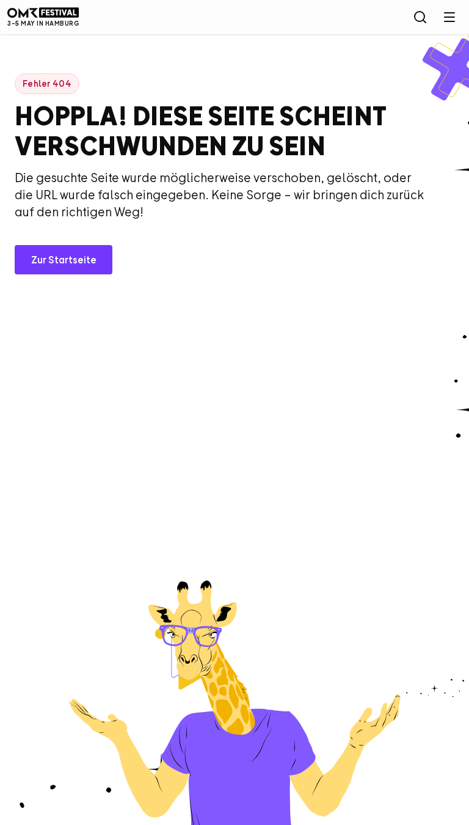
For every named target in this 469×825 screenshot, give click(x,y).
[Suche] (420, 17)
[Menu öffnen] (449, 17)
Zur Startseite (63, 259)
